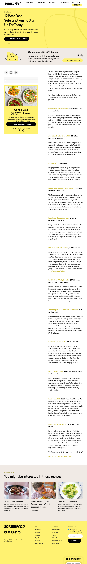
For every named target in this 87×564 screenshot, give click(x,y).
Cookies (54, 535)
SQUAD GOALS (64, 2)
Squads (37, 537)
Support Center (56, 529)
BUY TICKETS (76, 2)
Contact (77, 5)
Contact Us (55, 532)
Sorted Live (38, 535)
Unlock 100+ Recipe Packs (17, 39)
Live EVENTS (52, 2)
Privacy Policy (55, 543)
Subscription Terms (57, 540)
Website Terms (55, 537)
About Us (37, 540)
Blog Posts (7, 12)
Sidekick (37, 532)
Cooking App (41, 2)
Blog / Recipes (39, 543)
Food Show (29, 2)
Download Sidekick (72, 60)
